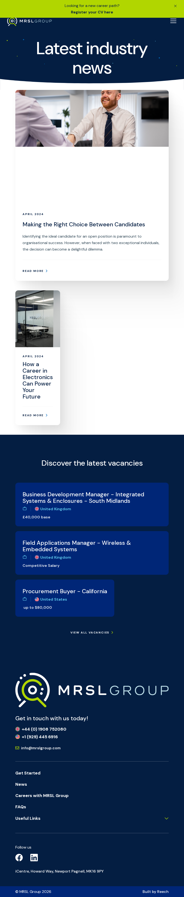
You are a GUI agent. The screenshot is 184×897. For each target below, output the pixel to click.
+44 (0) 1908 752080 (44, 729)
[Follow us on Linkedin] (34, 857)
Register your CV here (92, 12)
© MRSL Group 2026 (33, 891)
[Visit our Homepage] (29, 20)
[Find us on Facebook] (19, 857)
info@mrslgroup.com (41, 747)
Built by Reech (156, 891)
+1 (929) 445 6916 (40, 737)
